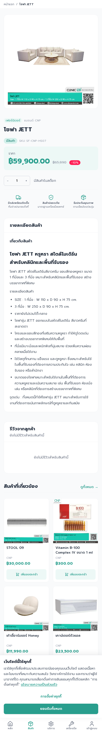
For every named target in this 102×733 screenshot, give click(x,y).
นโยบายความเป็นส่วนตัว (39, 684)
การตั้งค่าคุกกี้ (51, 696)
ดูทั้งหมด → (89, 487)
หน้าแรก (9, 4)
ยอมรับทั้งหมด (51, 708)
